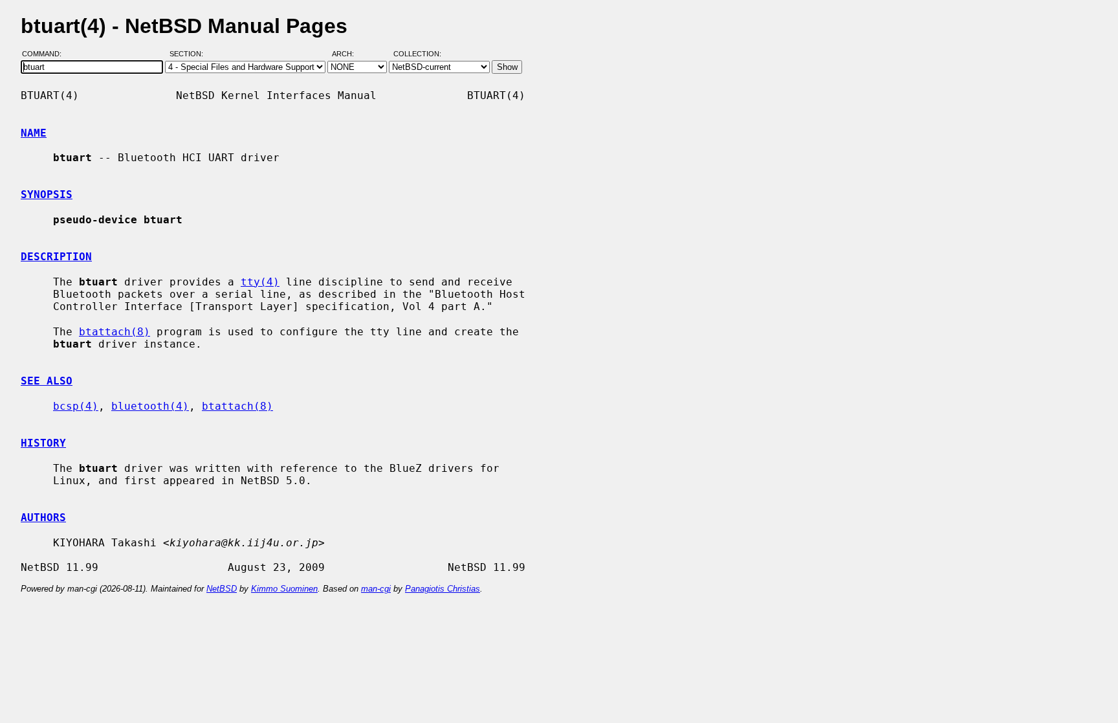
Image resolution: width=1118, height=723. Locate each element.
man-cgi (376, 589)
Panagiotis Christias (442, 589)
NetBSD (221, 589)
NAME (34, 133)
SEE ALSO (46, 381)
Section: (189, 54)
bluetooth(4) (150, 406)
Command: (45, 54)
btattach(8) (114, 332)
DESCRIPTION (56, 256)
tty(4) (260, 282)
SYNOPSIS (46, 194)
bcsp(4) (75, 406)
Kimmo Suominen (284, 589)
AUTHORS (43, 517)
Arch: (349, 54)
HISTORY (43, 443)
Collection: (417, 54)
